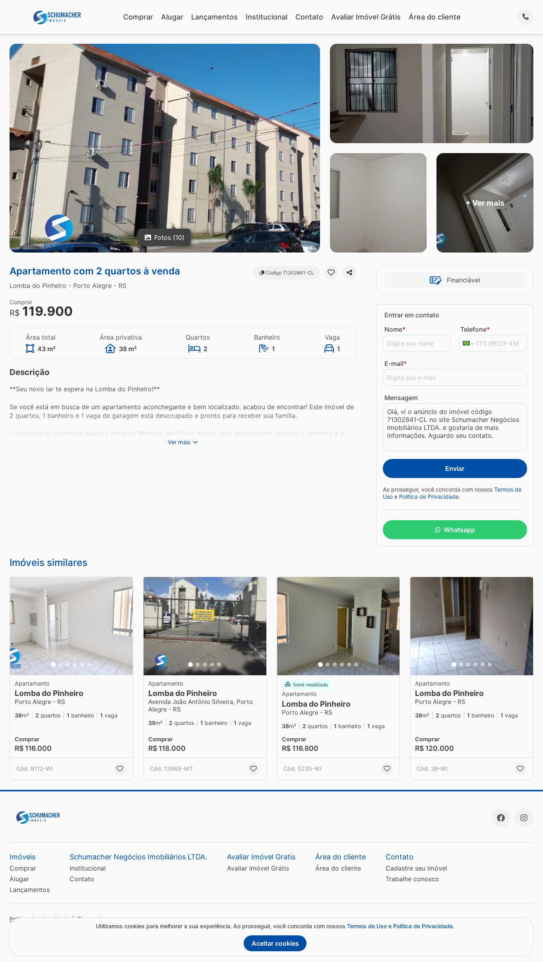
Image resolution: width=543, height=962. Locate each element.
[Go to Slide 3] (68, 665)
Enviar (454, 468)
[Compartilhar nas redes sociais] (349, 272)
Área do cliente (435, 17)
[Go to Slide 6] (89, 665)
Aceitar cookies (275, 943)
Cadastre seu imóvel (416, 868)
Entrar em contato (411, 315)
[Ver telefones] (525, 17)
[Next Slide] (124, 626)
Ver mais (179, 442)
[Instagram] (523, 817)
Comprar (138, 17)
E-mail (395, 363)
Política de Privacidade (429, 496)
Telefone (475, 329)
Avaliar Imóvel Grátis (366, 17)
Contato (309, 17)
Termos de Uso (367, 926)
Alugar (172, 17)
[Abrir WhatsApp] (524, 941)
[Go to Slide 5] (82, 665)
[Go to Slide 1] (53, 664)
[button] (71, 626)
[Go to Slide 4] (75, 665)
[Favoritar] (331, 272)
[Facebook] (500, 817)
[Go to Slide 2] (60, 665)
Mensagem (401, 398)
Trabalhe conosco (412, 879)
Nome (394, 329)
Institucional (266, 17)
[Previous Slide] (18, 626)
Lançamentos (214, 17)
